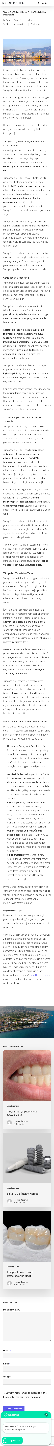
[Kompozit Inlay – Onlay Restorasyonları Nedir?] (27, 1250)
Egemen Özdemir (13, 20)
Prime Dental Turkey (39, 974)
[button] (46, 2)
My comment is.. (11, 1309)
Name (7, 1350)
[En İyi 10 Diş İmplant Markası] (27, 1170)
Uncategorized (19, 24)
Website (7, 1376)
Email (6, 1363)
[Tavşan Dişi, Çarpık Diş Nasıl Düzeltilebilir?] (27, 1089)
